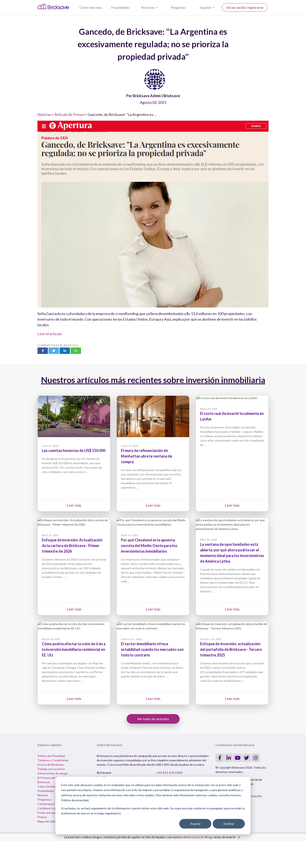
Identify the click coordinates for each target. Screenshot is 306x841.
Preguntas (178, 7)
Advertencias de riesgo (52, 773)
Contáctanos (46, 804)
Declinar (229, 823)
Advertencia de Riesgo (198, 837)
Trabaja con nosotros (51, 769)
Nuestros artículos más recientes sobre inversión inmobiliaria (153, 380)
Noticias (44, 114)
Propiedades (120, 7)
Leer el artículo (49, 333)
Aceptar (195, 823)
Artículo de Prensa (69, 114)
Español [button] (206, 7)
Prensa (42, 817)
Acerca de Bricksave (50, 764)
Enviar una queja (47, 812)
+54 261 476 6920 (169, 772)
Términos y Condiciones (53, 760)
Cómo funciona (91, 7)
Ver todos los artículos (153, 719)
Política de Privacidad (51, 756)
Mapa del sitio (46, 821)
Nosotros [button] (148, 7)
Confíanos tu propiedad (52, 808)
